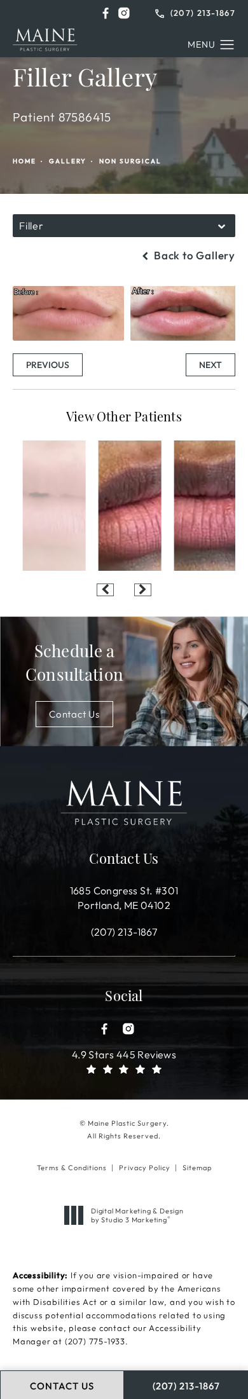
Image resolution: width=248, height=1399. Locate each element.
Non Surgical (130, 161)
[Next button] (142, 589)
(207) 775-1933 (95, 1341)
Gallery (67, 161)
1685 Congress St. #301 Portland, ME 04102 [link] (124, 897)
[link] (195, 11)
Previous (47, 365)
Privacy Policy (144, 1167)
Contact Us (74, 714)
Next (210, 365)
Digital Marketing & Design (137, 1215)
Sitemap (197, 1167)
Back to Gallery (193, 255)
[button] (105, 13)
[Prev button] (105, 589)
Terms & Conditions (72, 1167)
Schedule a (74, 665)
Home (24, 161)
